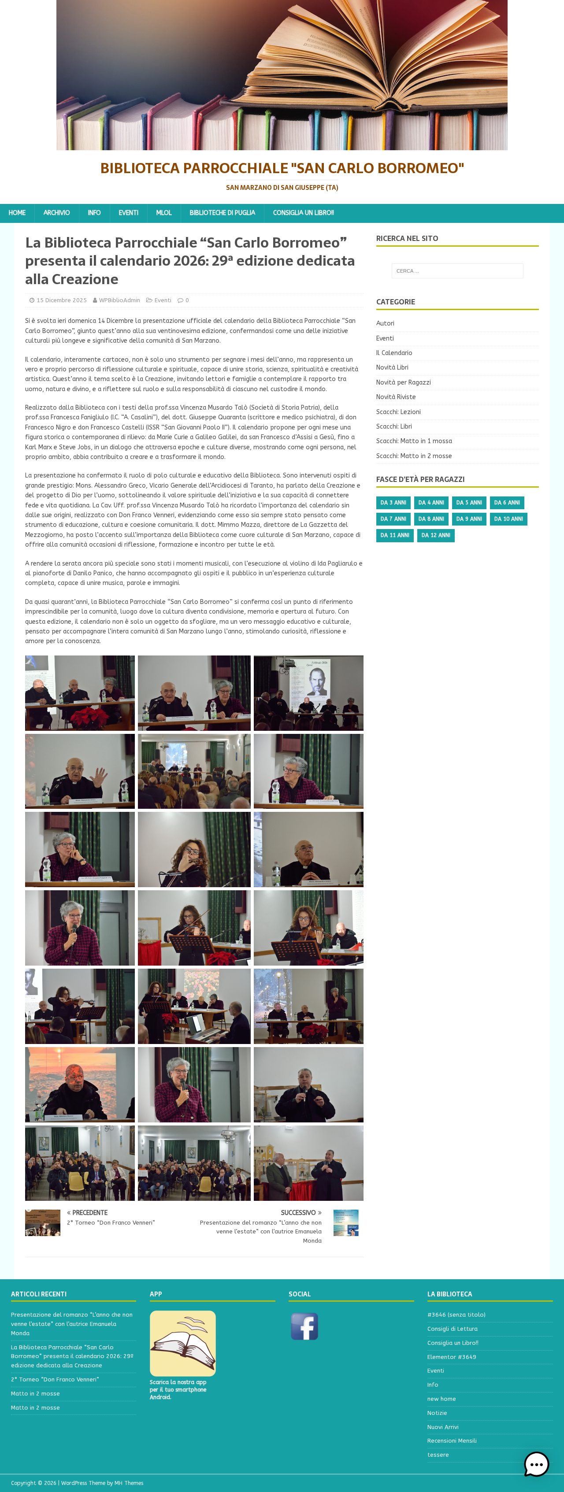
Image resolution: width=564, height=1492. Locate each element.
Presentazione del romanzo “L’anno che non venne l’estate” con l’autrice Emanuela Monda (72, 1324)
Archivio (57, 213)
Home (17, 213)
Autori (385, 323)
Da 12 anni (436, 535)
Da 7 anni (393, 519)
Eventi (128, 213)
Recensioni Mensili (452, 1440)
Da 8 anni (431, 519)
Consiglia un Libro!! (303, 213)
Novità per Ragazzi (403, 382)
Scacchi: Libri (394, 426)
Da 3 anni (393, 503)
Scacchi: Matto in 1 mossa (414, 441)
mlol (164, 213)
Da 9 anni (469, 519)
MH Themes (129, 1483)
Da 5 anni (469, 503)
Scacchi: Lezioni (398, 412)
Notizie (437, 1413)
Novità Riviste (396, 397)
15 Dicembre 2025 (62, 300)
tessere (438, 1454)
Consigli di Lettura (452, 1328)
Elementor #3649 (451, 1357)
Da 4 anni (431, 503)
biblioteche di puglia (222, 213)
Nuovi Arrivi (443, 1427)
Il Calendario (394, 353)
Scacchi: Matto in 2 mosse (414, 456)
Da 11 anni (395, 535)
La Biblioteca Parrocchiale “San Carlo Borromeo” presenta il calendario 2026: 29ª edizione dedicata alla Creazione (72, 1356)
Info (94, 213)
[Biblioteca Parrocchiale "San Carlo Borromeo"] (282, 145)
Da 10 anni (508, 519)
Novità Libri (392, 367)
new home (441, 1399)
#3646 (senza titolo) (456, 1314)
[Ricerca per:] (457, 270)
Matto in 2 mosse (35, 1393)
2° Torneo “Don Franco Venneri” (55, 1379)
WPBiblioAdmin (119, 300)
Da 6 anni (507, 503)
